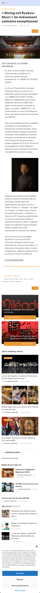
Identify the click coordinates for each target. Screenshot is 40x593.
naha (26, 279)
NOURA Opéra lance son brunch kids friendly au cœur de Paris (20, 408)
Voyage (19, 281)
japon (17, 279)
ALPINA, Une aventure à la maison (26, 485)
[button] (37, 546)
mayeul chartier (10, 443)
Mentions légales (20, 590)
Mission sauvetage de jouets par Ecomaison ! (24, 524)
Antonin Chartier (11, 381)
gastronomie (9, 279)
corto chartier (10, 25)
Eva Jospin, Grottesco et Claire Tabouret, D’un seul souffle (19, 439)
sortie (13, 281)
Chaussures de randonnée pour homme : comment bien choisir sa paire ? (24, 513)
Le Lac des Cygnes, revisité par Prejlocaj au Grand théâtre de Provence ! (19, 377)
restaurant (6, 281)
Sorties (12, 9)
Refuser (20, 579)
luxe (21, 279)
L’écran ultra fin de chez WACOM (15, 498)
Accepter (20, 573)
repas (31, 279)
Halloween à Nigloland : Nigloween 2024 (25, 470)
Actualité (5, 9)
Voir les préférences (20, 586)
